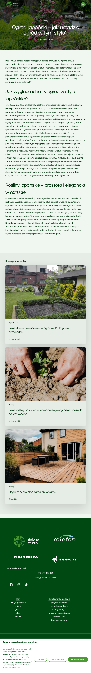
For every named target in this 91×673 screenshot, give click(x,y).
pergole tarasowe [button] (59, 602)
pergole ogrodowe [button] (59, 606)
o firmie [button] (18, 606)
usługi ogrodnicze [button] (18, 602)
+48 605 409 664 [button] (45, 573)
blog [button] (18, 613)
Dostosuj (40, 659)
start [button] (18, 599)
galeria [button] (18, 609)
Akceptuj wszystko (78, 659)
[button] (83, 4)
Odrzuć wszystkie (57, 659)
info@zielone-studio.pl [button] (46, 577)
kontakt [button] (18, 616)
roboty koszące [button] (59, 609)
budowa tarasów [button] (59, 620)
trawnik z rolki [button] (59, 616)
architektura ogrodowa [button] (59, 599)
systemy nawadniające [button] (59, 613)
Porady (45, 21)
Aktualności (13, 323)
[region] (45, 656)
